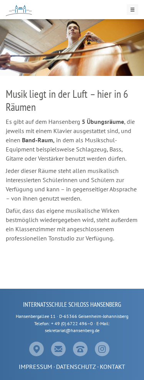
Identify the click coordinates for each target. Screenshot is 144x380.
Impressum (35, 366)
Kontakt (112, 366)
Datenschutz (76, 366)
